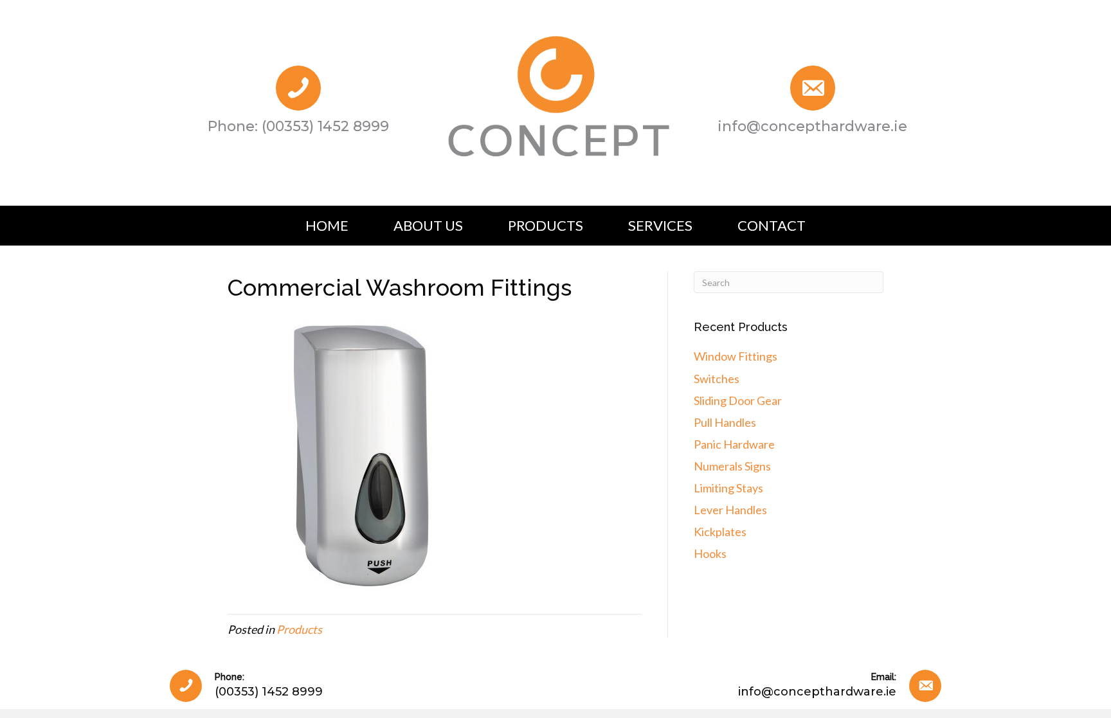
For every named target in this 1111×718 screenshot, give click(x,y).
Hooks (710, 553)
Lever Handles (730, 510)
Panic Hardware (734, 444)
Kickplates (720, 532)
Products (299, 629)
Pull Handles (725, 422)
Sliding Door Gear (738, 400)
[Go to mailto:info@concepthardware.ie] (812, 102)
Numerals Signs (732, 466)
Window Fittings (735, 356)
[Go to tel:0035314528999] (298, 102)
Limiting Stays (728, 488)
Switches (716, 379)
